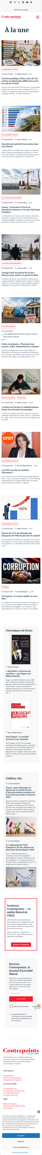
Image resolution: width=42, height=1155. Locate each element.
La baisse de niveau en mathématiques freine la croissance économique (20, 408)
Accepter (21, 1136)
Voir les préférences (21, 1147)
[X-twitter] (19, 2)
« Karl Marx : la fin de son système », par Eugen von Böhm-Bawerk (18, 673)
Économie (21, 398)
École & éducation (8, 398)
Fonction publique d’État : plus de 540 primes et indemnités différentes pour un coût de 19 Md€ (20, 81)
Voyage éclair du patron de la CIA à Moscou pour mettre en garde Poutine (20, 273)
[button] (39, 1112)
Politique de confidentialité (20, 1152)
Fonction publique (8, 326)
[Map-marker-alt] (31, 2)
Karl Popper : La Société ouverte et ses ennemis (17, 738)
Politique (5, 587)
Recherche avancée (21, 10)
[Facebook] (11, 2)
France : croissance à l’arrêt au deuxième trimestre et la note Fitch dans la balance (21, 209)
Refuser (21, 1141)
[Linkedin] (23, 2)
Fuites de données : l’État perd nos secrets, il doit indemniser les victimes (20, 345)
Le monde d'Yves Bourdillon (11, 198)
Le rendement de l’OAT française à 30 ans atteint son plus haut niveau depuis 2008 (20, 847)
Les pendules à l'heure (10, 69)
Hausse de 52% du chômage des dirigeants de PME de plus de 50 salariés (21, 534)
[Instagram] (15, 2)
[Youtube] (27, 2)
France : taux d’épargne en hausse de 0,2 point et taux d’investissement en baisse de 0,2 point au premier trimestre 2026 (20, 792)
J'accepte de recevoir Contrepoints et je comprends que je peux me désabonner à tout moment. (21, 1017)
